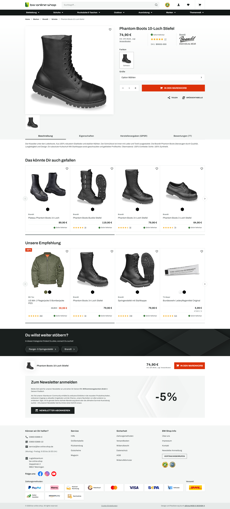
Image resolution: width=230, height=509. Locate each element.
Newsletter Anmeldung (172, 450)
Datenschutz (122, 450)
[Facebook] (40, 473)
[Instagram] (47, 473)
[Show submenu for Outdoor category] (123, 12)
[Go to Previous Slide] (25, 198)
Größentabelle (194, 98)
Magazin (74, 455)
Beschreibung (45, 136)
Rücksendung (77, 446)
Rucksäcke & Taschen (87, 12)
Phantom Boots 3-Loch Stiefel (177, 218)
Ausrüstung (144, 12)
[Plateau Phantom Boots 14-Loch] (47, 187)
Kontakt (165, 446)
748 (130, 316)
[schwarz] (69, 70)
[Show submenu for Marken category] (174, 12)
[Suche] (156, 5)
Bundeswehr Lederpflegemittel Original (181, 300)
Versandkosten (125, 41)
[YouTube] (53, 473)
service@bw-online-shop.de (41, 447)
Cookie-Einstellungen (109, 506)
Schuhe (56, 12)
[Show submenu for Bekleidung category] (38, 12)
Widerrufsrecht (123, 446)
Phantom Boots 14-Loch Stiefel (133, 218)
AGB (119, 455)
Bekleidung (31, 12)
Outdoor (118, 12)
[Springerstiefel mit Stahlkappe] (137, 270)
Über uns (166, 436)
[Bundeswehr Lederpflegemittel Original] (182, 270)
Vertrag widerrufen (174, 456)
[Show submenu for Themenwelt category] (203, 12)
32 (130, 227)
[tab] (70, 234)
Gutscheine (76, 450)
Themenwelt (195, 12)
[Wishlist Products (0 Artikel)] (188, 5)
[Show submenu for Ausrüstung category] (151, 12)
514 (175, 316)
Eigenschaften (86, 136)
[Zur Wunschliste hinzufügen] (110, 29)
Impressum (167, 441)
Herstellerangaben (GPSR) (133, 136)
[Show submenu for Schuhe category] (62, 12)
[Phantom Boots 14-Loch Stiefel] (137, 187)
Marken (169, 12)
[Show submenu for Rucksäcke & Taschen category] (99, 12)
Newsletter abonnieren (54, 410)
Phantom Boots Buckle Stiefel (87, 218)
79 (175, 227)
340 (41, 316)
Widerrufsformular (124, 460)
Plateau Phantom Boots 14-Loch (43, 218)
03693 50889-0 (35, 437)
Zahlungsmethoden (125, 436)
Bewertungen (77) (183, 136)
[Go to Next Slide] (204, 198)
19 (85, 227)
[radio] (126, 60)
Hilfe (73, 436)
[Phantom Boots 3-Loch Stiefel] (182, 187)
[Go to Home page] (42, 5)
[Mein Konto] (178, 5)
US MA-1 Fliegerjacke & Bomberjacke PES (46, 301)
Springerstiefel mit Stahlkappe (132, 300)
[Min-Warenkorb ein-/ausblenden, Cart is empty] (200, 5)
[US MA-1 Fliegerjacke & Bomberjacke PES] (47, 270)
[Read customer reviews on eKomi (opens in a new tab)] (167, 4)
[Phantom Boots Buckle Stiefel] (92, 187)
